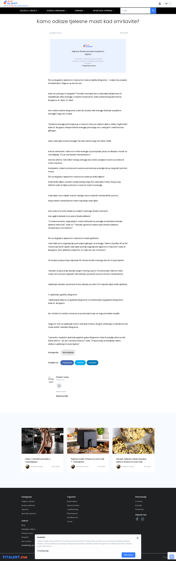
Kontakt (138, 505)
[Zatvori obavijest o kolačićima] (138, 538)
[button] (167, 3)
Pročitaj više (43, 550)
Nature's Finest (73, 505)
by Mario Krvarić (37, 467)
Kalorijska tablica (28, 529)
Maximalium (72, 501)
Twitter (80, 362)
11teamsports (72, 513)
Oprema (79, 10)
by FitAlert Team (55, 33)
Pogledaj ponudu (89, 66)
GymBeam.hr (72, 517)
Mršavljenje (68, 352)
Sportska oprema (102, 10)
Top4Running (72, 509)
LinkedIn (92, 362)
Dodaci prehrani (56, 10)
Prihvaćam (128, 555)
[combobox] (135, 11)
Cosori (69, 521)
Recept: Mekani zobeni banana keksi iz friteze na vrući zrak (131, 460)
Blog (23, 525)
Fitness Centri (27, 533)
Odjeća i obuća (28, 10)
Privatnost (139, 509)
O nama (138, 501)
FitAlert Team (62, 377)
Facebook (67, 362)
